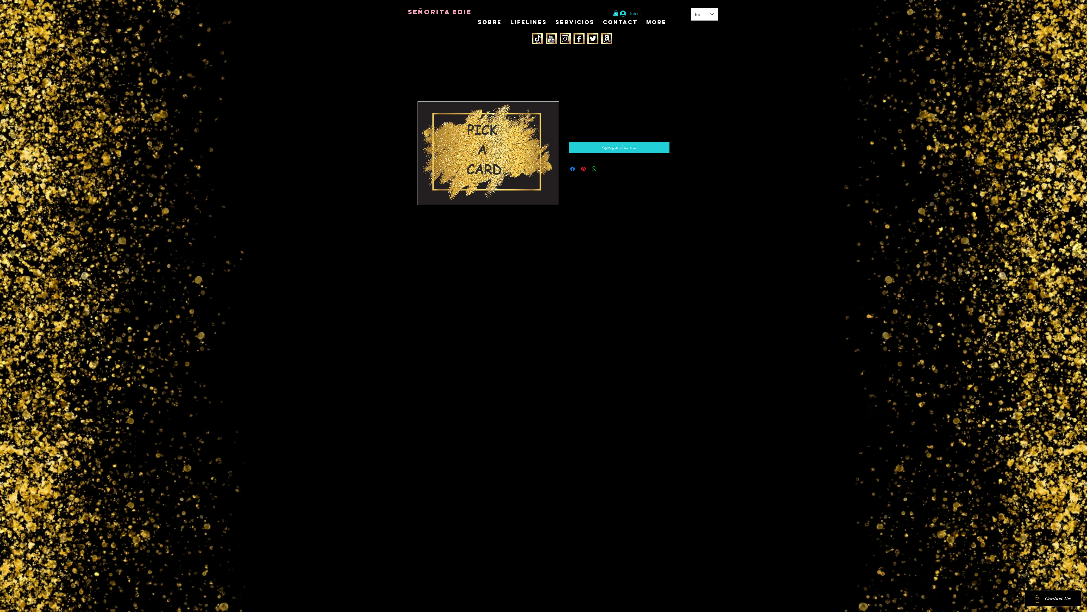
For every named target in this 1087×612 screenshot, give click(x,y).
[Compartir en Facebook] (572, 168)
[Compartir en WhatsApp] (594, 168)
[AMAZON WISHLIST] (606, 38)
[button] (615, 13)
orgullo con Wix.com (448, 376)
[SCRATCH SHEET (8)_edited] (551, 38)
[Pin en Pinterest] (583, 168)
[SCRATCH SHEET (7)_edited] (537, 38)
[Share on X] (605, 168)
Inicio (423, 81)
